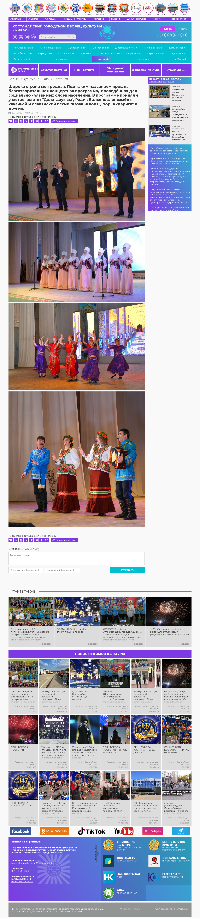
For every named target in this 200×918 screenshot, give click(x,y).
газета (128, 875)
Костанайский (66, 53)
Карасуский (45, 53)
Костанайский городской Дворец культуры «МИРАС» (57, 28)
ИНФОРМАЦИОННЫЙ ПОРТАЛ (27, 70)
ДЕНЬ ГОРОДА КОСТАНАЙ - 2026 (21, 804)
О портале (15, 19)
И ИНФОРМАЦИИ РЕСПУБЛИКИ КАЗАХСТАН (174, 845)
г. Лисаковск (141, 59)
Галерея (115, 19)
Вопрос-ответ (178, 19)
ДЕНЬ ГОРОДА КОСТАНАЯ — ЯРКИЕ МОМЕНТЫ (115, 750)
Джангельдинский (126, 47)
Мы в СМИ (158, 19)
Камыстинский (177, 47)
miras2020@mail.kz (21, 879)
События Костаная (54, 70)
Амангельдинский (50, 47)
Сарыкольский (155, 53)
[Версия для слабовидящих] (33, 36)
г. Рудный (180, 59)
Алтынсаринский (24, 47)
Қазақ (167, 28)
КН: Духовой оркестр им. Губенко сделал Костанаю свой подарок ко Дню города (84, 808)
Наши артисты (84, 70)
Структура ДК (176, 70)
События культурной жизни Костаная (38, 79)
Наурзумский (133, 53)
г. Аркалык (62, 59)
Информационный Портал (176, 859)
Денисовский (101, 47)
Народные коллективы (75, 19)
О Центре (33, 19)
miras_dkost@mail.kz (22, 881)
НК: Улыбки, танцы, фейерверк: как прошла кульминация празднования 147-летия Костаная (169, 632)
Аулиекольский (77, 47)
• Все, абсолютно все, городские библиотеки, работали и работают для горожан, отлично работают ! (169, 151)
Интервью (99, 19)
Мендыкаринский (109, 53)
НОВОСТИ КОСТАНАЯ (172, 875)
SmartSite (182, 909)
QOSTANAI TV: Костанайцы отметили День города (72, 630)
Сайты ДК (50, 19)
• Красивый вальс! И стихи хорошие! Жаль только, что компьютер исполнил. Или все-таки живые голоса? (169, 161)
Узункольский (178, 53)
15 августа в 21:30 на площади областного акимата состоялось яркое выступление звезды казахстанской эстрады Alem (84, 752)
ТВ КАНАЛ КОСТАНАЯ (127, 859)
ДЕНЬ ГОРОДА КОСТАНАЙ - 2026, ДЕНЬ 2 (144, 750)
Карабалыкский (23, 53)
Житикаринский (153, 47)
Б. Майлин (86, 53)
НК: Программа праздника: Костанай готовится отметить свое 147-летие (145, 807)
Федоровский (22, 59)
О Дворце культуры (146, 70)
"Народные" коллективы (115, 70)
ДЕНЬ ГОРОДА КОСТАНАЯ (19, 748)
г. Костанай (101, 59)
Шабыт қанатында (136, 19)
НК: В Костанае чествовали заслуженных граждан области (113, 807)
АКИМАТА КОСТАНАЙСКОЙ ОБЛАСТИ (129, 845)
